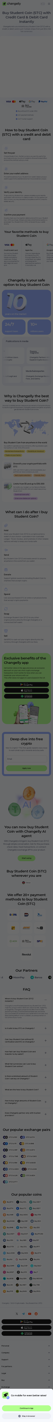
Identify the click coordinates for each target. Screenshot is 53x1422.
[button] (26, 1408)
